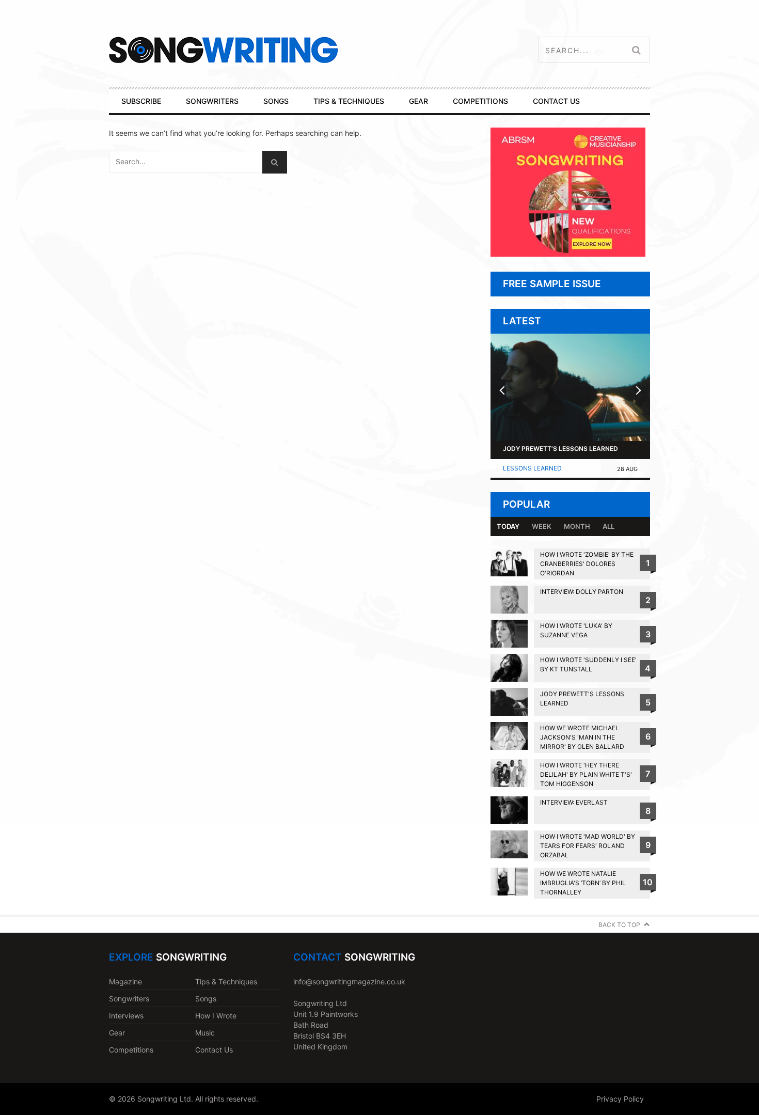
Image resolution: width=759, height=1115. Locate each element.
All (608, 526)
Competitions (131, 1049)
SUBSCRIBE (141, 101)
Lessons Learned (532, 468)
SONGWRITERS (212, 101)
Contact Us (214, 1049)
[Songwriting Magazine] (285, 50)
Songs (205, 998)
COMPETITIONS (480, 101)
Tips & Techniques (226, 981)
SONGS (276, 101)
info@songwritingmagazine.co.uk (349, 981)
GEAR (418, 101)
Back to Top (619, 925)
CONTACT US (556, 101)
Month (577, 526)
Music (205, 1032)
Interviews (126, 1015)
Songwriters (129, 998)
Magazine (125, 981)
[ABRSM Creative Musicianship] (568, 253)
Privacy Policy (620, 1098)
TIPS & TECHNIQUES (348, 101)
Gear (117, 1032)
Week (541, 526)
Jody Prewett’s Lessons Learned (560, 448)
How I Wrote (215, 1015)
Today (508, 526)
